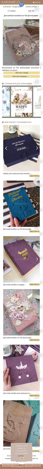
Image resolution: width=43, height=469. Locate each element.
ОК (22, 458)
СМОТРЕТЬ (34, 176)
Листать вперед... (21, 76)
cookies (21, 456)
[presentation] (5, 42)
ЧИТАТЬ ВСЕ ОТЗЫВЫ (10, 465)
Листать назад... (22, 73)
